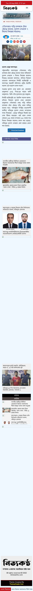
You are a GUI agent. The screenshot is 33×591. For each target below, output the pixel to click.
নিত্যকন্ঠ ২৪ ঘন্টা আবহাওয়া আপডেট (16, 16)
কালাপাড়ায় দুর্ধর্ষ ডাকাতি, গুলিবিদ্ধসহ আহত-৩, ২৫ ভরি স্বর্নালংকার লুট (14, 367)
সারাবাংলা (18, 22)
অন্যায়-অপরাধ (10, 22)
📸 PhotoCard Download (16, 130)
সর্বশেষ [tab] (16, 395)
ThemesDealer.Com (16, 584)
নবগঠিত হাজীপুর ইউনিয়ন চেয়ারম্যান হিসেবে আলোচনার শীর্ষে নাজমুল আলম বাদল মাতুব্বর (16, 163)
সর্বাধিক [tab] (16, 399)
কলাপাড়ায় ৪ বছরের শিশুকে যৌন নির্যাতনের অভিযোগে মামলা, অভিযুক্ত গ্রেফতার (16, 208)
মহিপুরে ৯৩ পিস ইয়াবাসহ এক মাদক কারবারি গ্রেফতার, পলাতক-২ (14, 389)
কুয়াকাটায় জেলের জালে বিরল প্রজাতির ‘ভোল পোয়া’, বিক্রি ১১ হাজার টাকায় (14, 186)
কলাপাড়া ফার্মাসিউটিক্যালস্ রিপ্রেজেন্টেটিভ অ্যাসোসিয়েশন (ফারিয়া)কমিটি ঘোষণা (16, 233)
